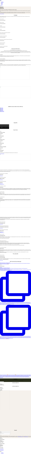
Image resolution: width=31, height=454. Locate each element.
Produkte (2, 3)
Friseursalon (2, 2)
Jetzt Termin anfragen (2, 153)
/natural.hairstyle (2, 450)
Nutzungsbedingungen (26, 436)
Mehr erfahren (1, 183)
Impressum (2, 452)
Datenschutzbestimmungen (20, 436)
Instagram (1, 267)
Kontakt (2, 4)
